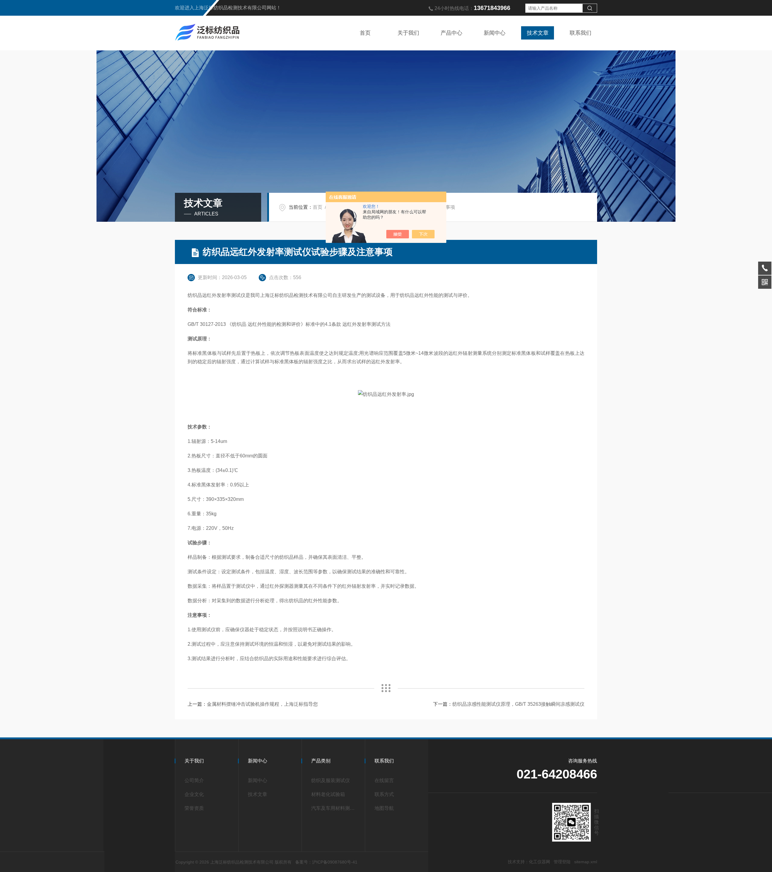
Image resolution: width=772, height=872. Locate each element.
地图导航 (384, 808)
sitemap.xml (585, 861)
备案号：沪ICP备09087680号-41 (326, 862)
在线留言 (384, 780)
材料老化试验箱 (328, 794)
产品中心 (451, 33)
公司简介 (194, 780)
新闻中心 (494, 33)
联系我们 (580, 33)
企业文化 (194, 794)
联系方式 (384, 794)
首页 (365, 33)
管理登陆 (562, 861)
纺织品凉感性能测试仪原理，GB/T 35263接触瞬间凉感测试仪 (518, 704)
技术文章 (538, 33)
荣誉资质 (194, 808)
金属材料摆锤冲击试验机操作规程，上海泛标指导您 (262, 704)
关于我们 (408, 33)
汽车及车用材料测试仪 (335, 808)
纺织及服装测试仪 (330, 780)
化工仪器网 (539, 861)
